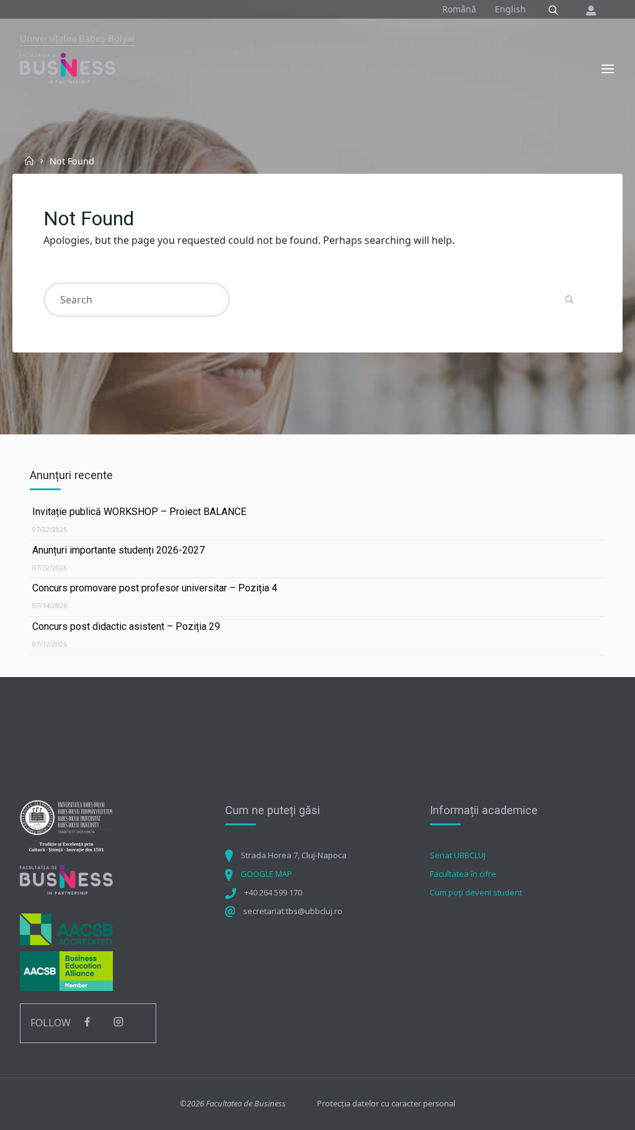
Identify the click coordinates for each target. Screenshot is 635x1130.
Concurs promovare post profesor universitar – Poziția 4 (154, 588)
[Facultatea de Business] (67, 67)
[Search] (553, 10)
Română (459, 9)
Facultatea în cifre (463, 873)
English (510, 9)
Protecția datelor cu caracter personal (386, 1103)
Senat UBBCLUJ (458, 855)
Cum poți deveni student (476, 892)
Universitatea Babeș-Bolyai (77, 38)
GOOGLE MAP (266, 873)
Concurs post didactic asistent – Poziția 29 (126, 626)
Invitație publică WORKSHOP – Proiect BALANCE (139, 512)
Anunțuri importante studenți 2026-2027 (118, 550)
